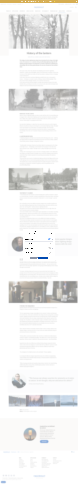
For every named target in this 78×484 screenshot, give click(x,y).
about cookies (37, 235)
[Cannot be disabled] (49, 239)
